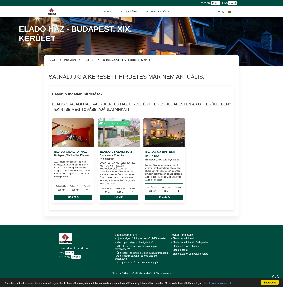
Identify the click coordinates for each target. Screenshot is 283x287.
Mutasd (215, 3)
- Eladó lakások (179, 250)
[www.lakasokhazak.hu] (52, 11)
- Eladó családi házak (183, 238)
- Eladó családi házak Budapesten (189, 242)
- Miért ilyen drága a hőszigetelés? (134, 242)
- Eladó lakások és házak (185, 246)
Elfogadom (270, 282)
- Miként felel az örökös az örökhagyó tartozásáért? (136, 247)
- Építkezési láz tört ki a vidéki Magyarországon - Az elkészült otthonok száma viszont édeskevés (141, 255)
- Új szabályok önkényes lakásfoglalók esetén (140, 238)
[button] (105, 11)
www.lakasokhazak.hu (73, 248)
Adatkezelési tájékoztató (218, 283)
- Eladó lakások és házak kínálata (189, 253)
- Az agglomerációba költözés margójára (137, 262)
